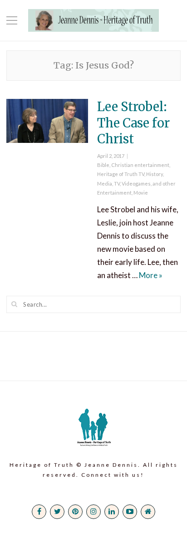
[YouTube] (130, 511)
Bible (103, 165)
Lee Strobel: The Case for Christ (133, 122)
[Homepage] (148, 511)
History (154, 174)
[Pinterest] (75, 511)
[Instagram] (93, 511)
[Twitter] (57, 511)
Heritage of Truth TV (120, 174)
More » (150, 275)
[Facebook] (39, 511)
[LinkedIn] (111, 511)
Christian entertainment (140, 165)
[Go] (14, 304)
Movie (140, 193)
